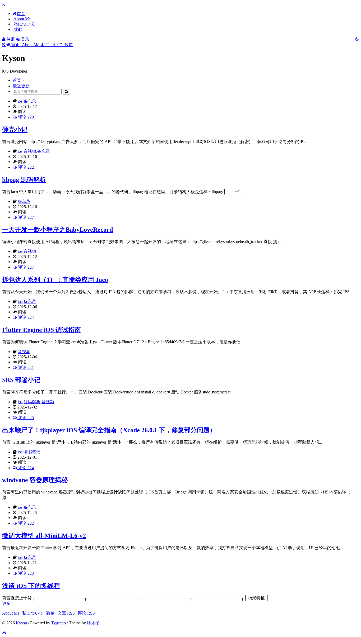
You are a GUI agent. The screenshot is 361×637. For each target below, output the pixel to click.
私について (24, 24)
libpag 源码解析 (24, 179)
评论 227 (25, 217)
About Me (22, 19)
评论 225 (25, 417)
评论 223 (25, 573)
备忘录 (30, 101)
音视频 (30, 151)
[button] (11, 44)
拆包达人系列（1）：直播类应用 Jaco (55, 279)
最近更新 (21, 86)
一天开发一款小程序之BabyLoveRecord (57, 229)
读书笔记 (32, 452)
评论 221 (25, 367)
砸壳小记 (14, 129)
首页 (21, 13)
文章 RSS (66, 613)
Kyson (22, 623)
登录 (24, 39)
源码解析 (32, 402)
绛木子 (93, 623)
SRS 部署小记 (21, 380)
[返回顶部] (4, 632)
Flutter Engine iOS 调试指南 (41, 329)
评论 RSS (86, 613)
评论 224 (25, 317)
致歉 (17, 29)
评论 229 (25, 117)
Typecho (58, 623)
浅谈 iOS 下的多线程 (31, 585)
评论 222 (25, 167)
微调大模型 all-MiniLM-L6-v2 (44, 535)
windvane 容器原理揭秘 (35, 480)
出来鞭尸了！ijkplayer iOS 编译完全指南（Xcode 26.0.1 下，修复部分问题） (109, 430)
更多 (6, 603)
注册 (11, 39)
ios (20, 101)
